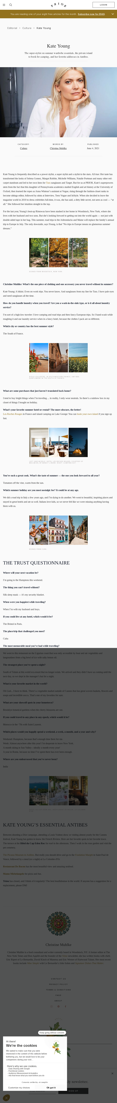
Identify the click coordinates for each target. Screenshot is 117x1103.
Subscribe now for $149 (91, 14)
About (58, 1001)
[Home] (58, 5)
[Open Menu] (4, 5)
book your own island (87, 414)
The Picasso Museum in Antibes (18, 855)
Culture (27, 28)
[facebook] (65, 1006)
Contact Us (58, 979)
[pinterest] (58, 1006)
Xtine (64, 956)
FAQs (58, 995)
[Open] (113, 14)
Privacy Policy (58, 984)
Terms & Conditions (58, 990)
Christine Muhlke (58, 148)
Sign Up (73, 1091)
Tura (48, 182)
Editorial (12, 28)
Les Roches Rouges (12, 414)
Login (103, 5)
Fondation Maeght (84, 855)
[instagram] (51, 1006)
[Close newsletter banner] (112, 1073)
